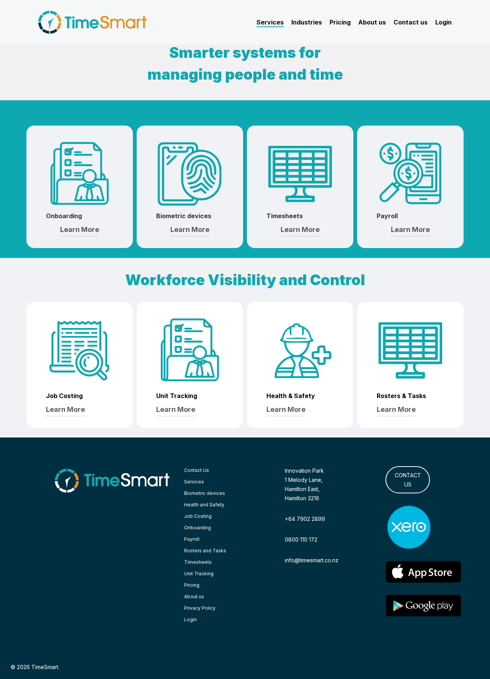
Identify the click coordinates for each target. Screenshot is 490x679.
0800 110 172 (301, 539)
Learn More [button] (79, 229)
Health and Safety (204, 505)
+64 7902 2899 (305, 519)
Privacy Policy (200, 608)
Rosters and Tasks (205, 550)
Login (190, 619)
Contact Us (196, 470)
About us (194, 596)
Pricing (191, 585)
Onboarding (197, 527)
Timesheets (198, 562)
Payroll (191, 539)
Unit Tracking (199, 573)
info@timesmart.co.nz (311, 560)
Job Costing (198, 516)
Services (194, 482)
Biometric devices (204, 493)
